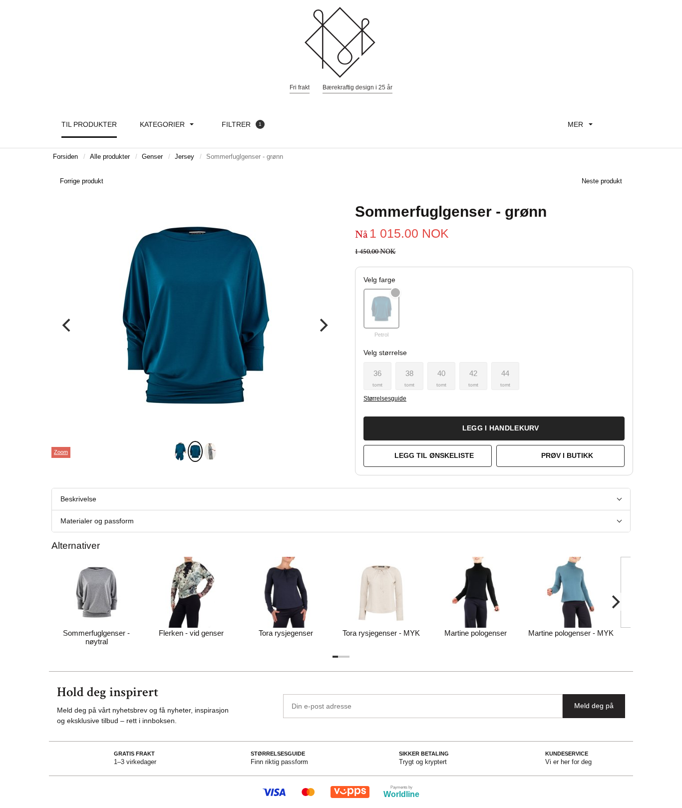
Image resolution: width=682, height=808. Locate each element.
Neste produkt (602, 181)
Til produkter (89, 124)
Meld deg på (594, 706)
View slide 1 (180, 451)
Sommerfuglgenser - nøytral (96, 637)
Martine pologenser (475, 633)
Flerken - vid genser (191, 633)
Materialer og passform (97, 521)
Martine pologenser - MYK (571, 633)
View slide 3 (210, 451)
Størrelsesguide (384, 398)
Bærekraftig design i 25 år (357, 87)
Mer (575, 124)
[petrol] (381, 309)
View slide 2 (195, 451)
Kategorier (162, 124)
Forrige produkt (81, 181)
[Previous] (67, 325)
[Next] (323, 325)
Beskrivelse (78, 499)
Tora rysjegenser (286, 633)
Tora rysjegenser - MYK (381, 633)
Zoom (61, 452)
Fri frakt (300, 87)
